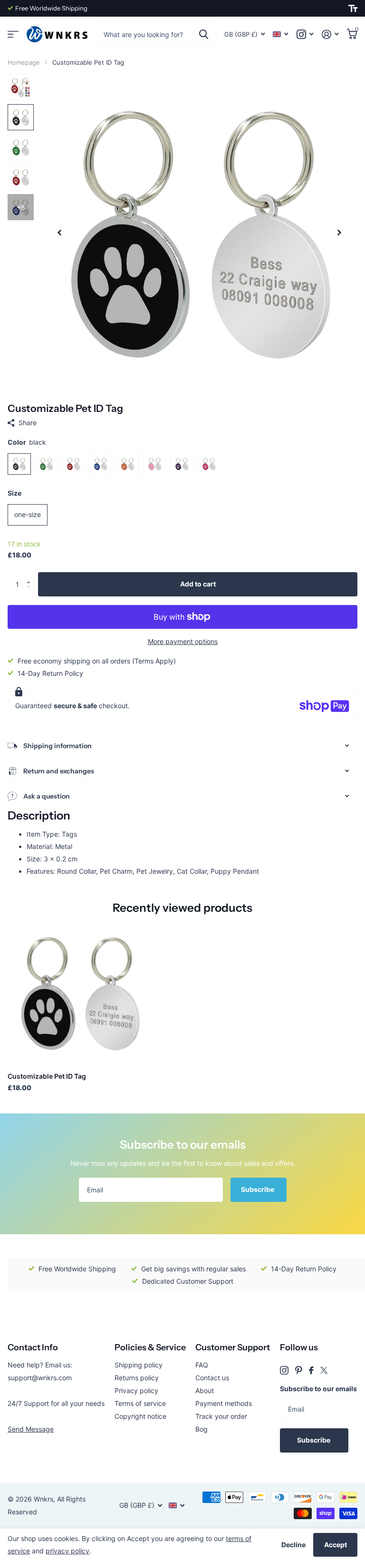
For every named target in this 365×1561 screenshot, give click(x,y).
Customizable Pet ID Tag (47, 1076)
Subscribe (258, 1189)
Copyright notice (140, 1416)
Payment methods (223, 1403)
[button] (30, 575)
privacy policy (67, 1551)
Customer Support (232, 1347)
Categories (13, 34)
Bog (201, 1429)
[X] (323, 1370)
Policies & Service (150, 1347)
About (204, 1390)
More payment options (183, 641)
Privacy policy (136, 1390)
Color (27, 442)
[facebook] (311, 1370)
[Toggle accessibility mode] (352, 8)
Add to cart (198, 584)
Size (14, 493)
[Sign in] (330, 34)
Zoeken (204, 34)
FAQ (201, 1365)
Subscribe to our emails (318, 1389)
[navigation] (59, 232)
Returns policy (137, 1378)
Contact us (212, 1378)
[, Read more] (305, 34)
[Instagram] (284, 1370)
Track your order (221, 1416)
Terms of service (140, 1403)
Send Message (31, 1429)
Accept (335, 1545)
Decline (293, 1545)
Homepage (24, 62)
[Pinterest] (298, 1370)
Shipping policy (139, 1365)
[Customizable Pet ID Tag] (80, 992)
